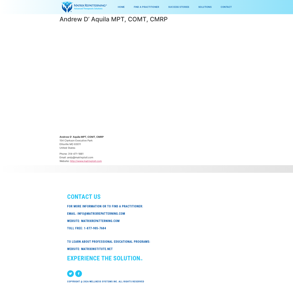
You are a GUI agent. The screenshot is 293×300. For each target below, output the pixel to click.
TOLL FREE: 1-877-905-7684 (86, 228)
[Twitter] (70, 273)
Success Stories (178, 7)
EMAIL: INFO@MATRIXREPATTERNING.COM (96, 213)
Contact (226, 7)
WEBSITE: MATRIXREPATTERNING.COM (93, 221)
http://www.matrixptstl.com (86, 161)
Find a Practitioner (146, 7)
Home (121, 7)
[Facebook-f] (78, 273)
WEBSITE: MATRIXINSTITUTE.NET (90, 249)
